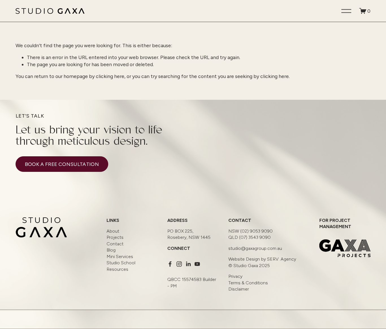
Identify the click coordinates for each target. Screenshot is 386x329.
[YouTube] (197, 264)
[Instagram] (179, 264)
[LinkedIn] (188, 264)
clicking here (110, 76)
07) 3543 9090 (249, 237)
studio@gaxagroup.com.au (255, 248)
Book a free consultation (62, 164)
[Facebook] (170, 264)
